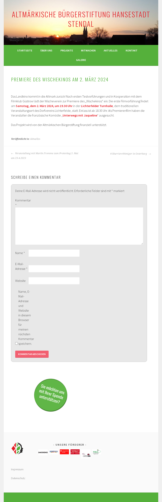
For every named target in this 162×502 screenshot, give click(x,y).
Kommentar (21, 202)
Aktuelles (111, 50)
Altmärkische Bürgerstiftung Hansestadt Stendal (81, 19)
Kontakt (132, 50)
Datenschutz (18, 478)
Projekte (66, 50)
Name (20, 253)
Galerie (81, 60)
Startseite (24, 50)
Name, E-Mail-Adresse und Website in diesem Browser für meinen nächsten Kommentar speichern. (24, 318)
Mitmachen (88, 50)
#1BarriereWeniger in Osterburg (129, 153)
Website (20, 281)
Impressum (17, 469)
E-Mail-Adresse (21, 266)
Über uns (46, 50)
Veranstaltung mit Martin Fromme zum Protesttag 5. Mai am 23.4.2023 (44, 155)
